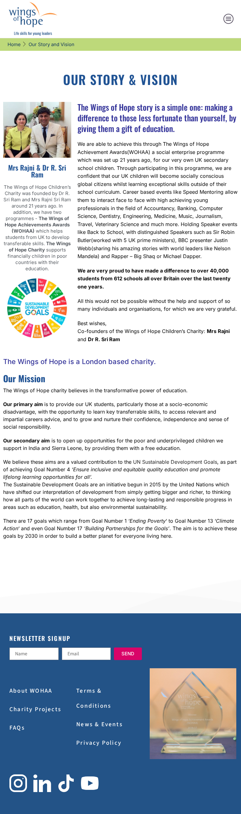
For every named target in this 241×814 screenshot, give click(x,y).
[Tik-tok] (66, 783)
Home (14, 44)
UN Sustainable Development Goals (175, 462)
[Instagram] (18, 783)
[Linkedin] (42, 783)
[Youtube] (90, 783)
